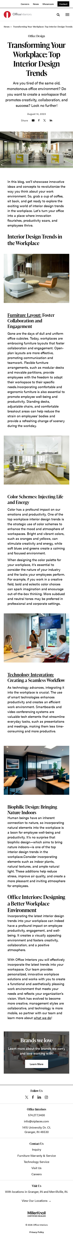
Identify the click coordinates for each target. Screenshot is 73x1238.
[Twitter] (26, 1097)
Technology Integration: (30, 674)
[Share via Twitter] (44, 120)
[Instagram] (46, 1097)
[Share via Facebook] (38, 120)
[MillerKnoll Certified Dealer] (36, 1214)
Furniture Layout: (24, 315)
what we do (42, 1017)
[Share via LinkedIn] (51, 120)
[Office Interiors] (17, 14)
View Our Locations (35, 1200)
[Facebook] (33, 1097)
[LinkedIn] (39, 1097)
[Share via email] (33, 120)
